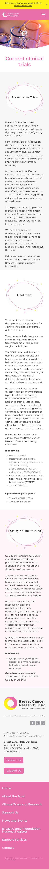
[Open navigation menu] (43, 14)
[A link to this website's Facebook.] (32, 723)
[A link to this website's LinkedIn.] (43, 723)
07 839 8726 (12, 733)
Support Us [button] (13, 771)
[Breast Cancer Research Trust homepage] (21, 14)
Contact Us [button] (13, 760)
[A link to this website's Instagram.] (38, 723)
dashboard (24, 858)
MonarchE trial (17, 455)
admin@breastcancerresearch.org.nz (25, 736)
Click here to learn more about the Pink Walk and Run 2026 (23, 4)
